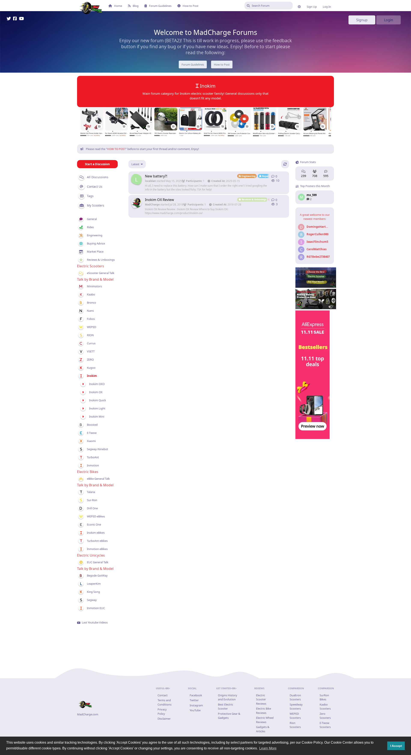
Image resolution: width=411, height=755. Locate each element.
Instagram (196, 705)
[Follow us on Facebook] (15, 19)
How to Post (190, 6)
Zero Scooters (325, 716)
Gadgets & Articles (263, 729)
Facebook (196, 695)
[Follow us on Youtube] (21, 19)
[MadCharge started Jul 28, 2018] (136, 203)
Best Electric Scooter (225, 707)
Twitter (194, 700)
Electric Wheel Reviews (265, 720)
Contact (163, 695)
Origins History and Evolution (227, 697)
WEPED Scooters (295, 716)
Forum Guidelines (160, 6)
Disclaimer (164, 719)
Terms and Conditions (164, 702)
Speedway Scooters (296, 707)
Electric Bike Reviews (263, 711)
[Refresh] (285, 164)
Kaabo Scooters (325, 707)
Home (118, 6)
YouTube (195, 710)
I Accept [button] (396, 746)
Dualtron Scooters (295, 697)
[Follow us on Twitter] (9, 19)
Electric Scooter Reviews (261, 699)
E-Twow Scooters (325, 725)
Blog (135, 6)
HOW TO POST (116, 149)
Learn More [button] (268, 748)
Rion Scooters (295, 725)
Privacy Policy (162, 711)
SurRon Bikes (324, 697)
